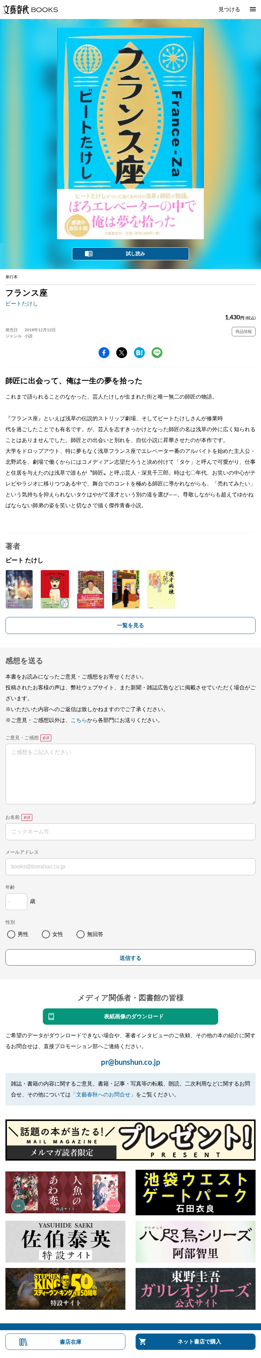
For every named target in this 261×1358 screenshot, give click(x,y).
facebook (104, 352)
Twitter (121, 352)
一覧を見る (130, 625)
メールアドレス (22, 852)
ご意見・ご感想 (22, 738)
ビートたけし (21, 303)
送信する (130, 958)
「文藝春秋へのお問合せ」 (103, 1094)
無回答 (95, 934)
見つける (229, 9)
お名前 (12, 817)
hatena (139, 352)
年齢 (10, 887)
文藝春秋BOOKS (30, 9)
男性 (23, 934)
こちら (79, 720)
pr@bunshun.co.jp (130, 1062)
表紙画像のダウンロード (134, 1016)
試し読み (135, 253)
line (157, 352)
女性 (57, 934)
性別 (10, 922)
